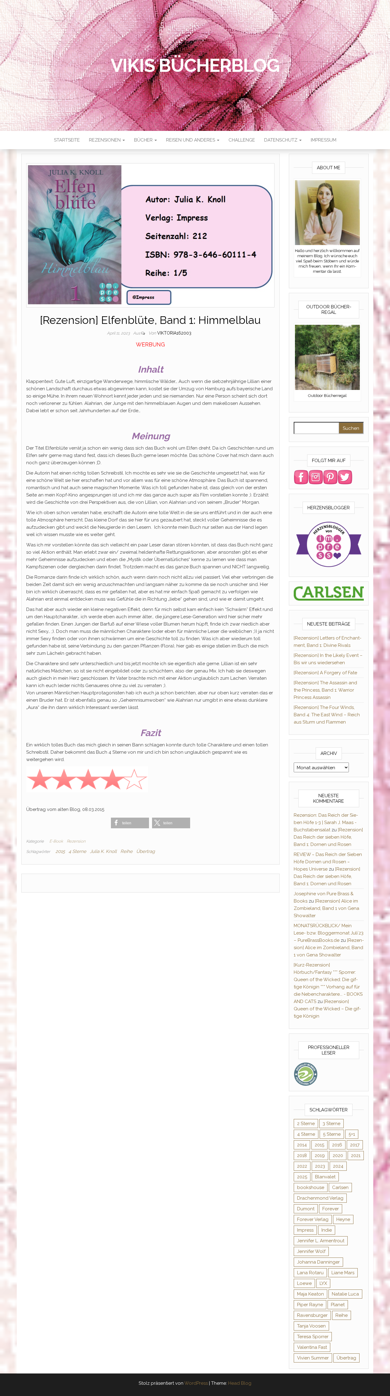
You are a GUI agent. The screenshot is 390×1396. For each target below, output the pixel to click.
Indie (326, 1230)
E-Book (56, 841)
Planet (338, 1304)
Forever (330, 1209)
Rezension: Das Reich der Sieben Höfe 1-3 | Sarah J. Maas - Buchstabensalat (326, 822)
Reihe (126, 851)
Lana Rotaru (310, 1272)
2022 (302, 1166)
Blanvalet (325, 1177)
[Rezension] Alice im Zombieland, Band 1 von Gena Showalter (326, 908)
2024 (338, 1166)
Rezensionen (105, 140)
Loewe (304, 1283)
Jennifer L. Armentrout (320, 1240)
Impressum (323, 140)
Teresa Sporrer (312, 1336)
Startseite (67, 140)
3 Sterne (331, 1123)
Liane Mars (343, 1272)
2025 (302, 1177)
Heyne (343, 1219)
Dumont (305, 1209)
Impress (305, 1230)
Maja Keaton (310, 1294)
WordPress (196, 1383)
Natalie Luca (345, 1294)
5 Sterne (332, 1134)
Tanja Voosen (311, 1326)
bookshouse (310, 1187)
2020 (338, 1155)
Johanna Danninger (318, 1262)
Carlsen (340, 1187)
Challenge (242, 140)
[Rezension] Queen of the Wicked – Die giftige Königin (327, 1009)
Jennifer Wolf (311, 1251)
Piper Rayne (310, 1304)
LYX (323, 1283)
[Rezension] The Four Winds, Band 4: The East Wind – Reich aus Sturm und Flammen (327, 715)
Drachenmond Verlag (320, 1198)
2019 (320, 1155)
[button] (130, 823)
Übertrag (145, 851)
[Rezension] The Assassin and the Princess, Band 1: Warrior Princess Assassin (325, 690)
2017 (355, 1145)
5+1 (352, 1134)
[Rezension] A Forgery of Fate (325, 672)
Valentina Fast (312, 1347)
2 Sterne (306, 1123)
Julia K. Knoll (103, 851)
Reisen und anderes (191, 140)
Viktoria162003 (174, 333)
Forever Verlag (312, 1219)
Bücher (144, 140)
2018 (302, 1155)
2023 (320, 1166)
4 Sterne (77, 851)
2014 (302, 1145)
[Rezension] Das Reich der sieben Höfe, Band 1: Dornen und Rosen (328, 837)
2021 (355, 1155)
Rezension (76, 841)
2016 (337, 1145)
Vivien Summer (313, 1358)
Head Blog (239, 1383)
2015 (60, 851)
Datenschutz (281, 140)
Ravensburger (312, 1315)
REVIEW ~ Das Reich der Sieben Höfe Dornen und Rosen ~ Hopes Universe (328, 862)
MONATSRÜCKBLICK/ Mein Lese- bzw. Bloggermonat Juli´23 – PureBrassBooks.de (328, 933)
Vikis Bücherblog (195, 65)
